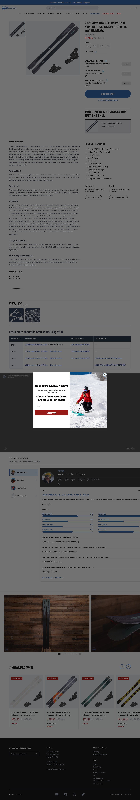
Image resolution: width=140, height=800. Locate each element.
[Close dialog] (104, 374)
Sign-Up (51, 412)
